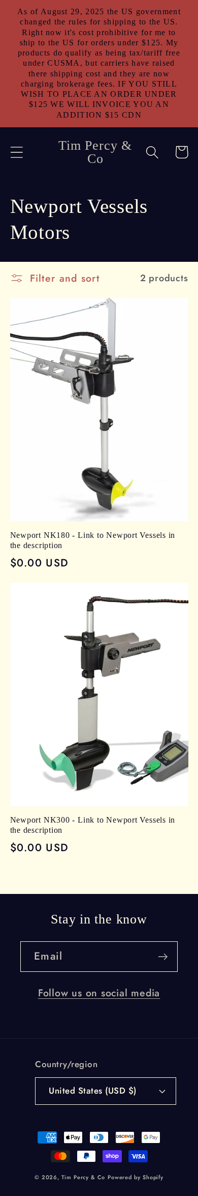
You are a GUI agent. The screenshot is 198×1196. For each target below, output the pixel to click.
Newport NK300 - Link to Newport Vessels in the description (93, 825)
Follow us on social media (99, 993)
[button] (16, 152)
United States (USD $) (93, 1090)
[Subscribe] (162, 956)
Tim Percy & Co (83, 1177)
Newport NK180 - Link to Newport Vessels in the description (93, 540)
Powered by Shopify (135, 1177)
